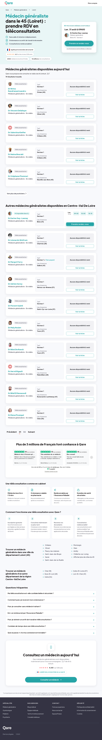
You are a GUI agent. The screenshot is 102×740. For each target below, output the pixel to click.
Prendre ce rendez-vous (79, 43)
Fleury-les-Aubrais (52, 551)
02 (24, 432)
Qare (7, 10)
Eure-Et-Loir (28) (51, 574)
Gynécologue (7, 710)
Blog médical (31, 707)
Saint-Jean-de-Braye (53, 554)
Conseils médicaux (33, 717)
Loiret (34, 10)
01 (20, 432)
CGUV (18, 734)
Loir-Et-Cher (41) (79, 574)
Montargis (77, 545)
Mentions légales (8, 734)
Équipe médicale (32, 710)
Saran (47, 557)
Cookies (79, 714)
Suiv (31, 432)
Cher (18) (48, 571)
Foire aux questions (58, 707)
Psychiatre (6, 717)
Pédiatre (5, 714)
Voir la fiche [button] (80, 95)
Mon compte (92, 3)
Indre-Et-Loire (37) (80, 571)
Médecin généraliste (20, 10)
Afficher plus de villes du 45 (84, 557)
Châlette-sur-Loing (81, 554)
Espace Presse (57, 714)
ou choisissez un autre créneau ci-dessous (79, 48)
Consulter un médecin (49, 680)
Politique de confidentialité (85, 707)
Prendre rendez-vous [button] (80, 224)
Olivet (47, 548)
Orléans (48, 545)
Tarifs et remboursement (35, 714)
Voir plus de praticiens (16, 193)
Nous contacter (57, 710)
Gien (75, 548)
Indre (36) (48, 577)
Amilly (76, 551)
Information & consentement (86, 710)
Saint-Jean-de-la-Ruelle (54, 560)
